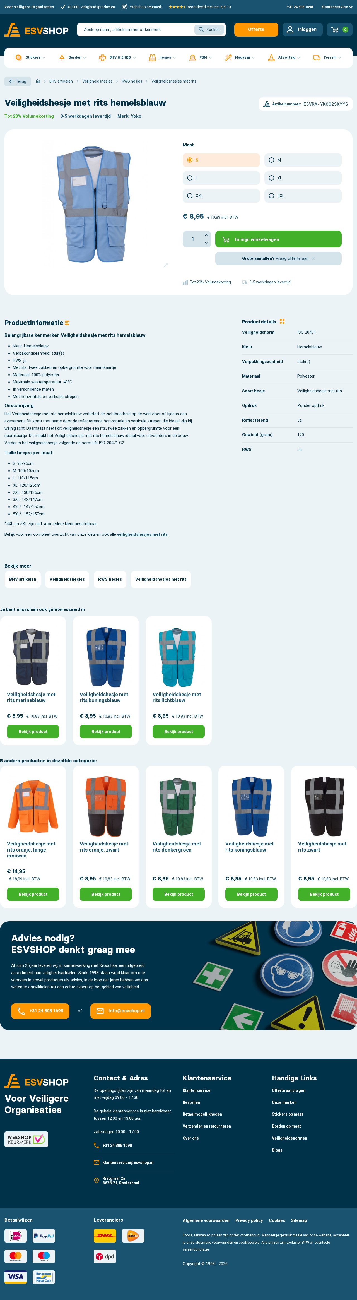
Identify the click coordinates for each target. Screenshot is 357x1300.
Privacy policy (249, 1220)
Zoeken (213, 29)
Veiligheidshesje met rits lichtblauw (177, 697)
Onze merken (284, 1102)
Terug (21, 81)
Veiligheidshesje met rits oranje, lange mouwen (31, 850)
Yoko (136, 116)
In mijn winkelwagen (257, 239)
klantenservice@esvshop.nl (128, 1162)
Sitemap (299, 1220)
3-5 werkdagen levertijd (86, 116)
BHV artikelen (22, 579)
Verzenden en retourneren (207, 1126)
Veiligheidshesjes (67, 579)
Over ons (191, 1138)
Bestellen (191, 1102)
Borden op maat (286, 1126)
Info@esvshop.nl (126, 1011)
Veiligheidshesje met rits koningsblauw (104, 697)
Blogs (277, 1150)
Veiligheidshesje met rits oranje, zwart (104, 847)
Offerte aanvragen (256, 32)
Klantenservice (335, 7)
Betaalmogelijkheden (202, 1114)
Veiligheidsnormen (289, 1138)
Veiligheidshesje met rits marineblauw (31, 697)
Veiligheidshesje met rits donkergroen (177, 847)
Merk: (123, 116)
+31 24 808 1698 (300, 7)
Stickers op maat (287, 1114)
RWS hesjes (110, 579)
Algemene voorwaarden (206, 1220)
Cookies (277, 1220)
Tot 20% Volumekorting (29, 116)
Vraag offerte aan (293, 258)
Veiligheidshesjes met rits (161, 579)
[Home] (37, 81)
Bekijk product (33, 731)
